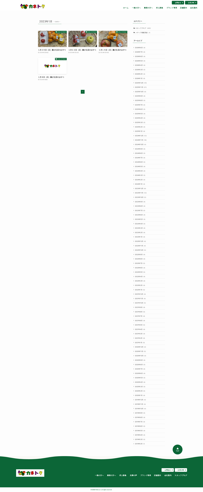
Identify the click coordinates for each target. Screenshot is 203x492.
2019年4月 (140, 435)
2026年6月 (140, 56)
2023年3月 (140, 228)
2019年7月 (140, 422)
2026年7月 (140, 52)
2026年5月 (140, 61)
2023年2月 (140, 232)
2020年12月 (140, 347)
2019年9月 (140, 413)
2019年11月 (140, 404)
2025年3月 (140, 122)
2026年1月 (140, 78)
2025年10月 (140, 91)
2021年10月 (140, 303)
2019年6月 (140, 426)
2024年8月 (140, 153)
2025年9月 (140, 96)
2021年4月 (140, 329)
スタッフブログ (143, 28)
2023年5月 (140, 219)
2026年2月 (140, 74)
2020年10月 (140, 356)
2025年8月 (140, 100)
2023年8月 (140, 206)
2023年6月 (140, 215)
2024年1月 (140, 184)
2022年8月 (140, 259)
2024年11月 (141, 140)
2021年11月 (140, 298)
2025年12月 (141, 83)
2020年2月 (140, 391)
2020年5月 (140, 378)
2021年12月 (140, 294)
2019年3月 (140, 439)
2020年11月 (140, 351)
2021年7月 (140, 316)
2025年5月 (140, 114)
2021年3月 (140, 334)
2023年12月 (140, 188)
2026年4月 (140, 65)
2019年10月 (140, 408)
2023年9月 (140, 202)
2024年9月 (140, 149)
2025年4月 (140, 118)
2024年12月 (141, 136)
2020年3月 (140, 386)
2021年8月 (140, 312)
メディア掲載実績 (142, 32)
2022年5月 (140, 272)
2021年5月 (140, 325)
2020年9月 (140, 360)
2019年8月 (140, 417)
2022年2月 (140, 285)
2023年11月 (141, 193)
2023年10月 (140, 197)
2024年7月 (140, 158)
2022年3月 (140, 281)
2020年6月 (140, 373)
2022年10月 (140, 250)
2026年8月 (140, 47)
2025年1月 (140, 131)
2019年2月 (140, 444)
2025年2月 (140, 127)
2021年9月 (140, 307)
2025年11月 (141, 87)
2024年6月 (140, 162)
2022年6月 (140, 268)
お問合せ (178, 2)
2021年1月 (140, 342)
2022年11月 (140, 246)
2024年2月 (140, 180)
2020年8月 (140, 364)
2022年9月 (140, 254)
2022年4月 (140, 276)
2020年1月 (140, 395)
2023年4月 (140, 224)
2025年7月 (140, 105)
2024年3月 (140, 175)
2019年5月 (140, 430)
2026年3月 (140, 69)
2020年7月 (140, 369)
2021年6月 (140, 320)
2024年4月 (140, 171)
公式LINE (191, 2)
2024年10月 (140, 144)
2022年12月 (140, 241)
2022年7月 (140, 263)
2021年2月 (140, 338)
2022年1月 (140, 290)
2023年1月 (140, 237)
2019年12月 (140, 400)
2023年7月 (140, 210)
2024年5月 (140, 166)
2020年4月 (140, 382)
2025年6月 (140, 109)
